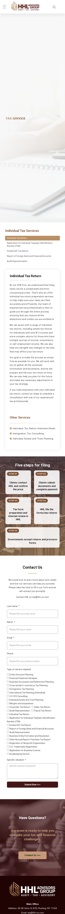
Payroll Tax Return (42, 710)
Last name (12, 606)
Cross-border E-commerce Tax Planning (29, 685)
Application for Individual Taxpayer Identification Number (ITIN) (30, 244)
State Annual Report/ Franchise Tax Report (30, 739)
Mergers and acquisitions (21, 703)
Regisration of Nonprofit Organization (27, 743)
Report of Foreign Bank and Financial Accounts (29, 256)
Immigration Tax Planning (22, 689)
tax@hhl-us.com (36, 912)
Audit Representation (17, 261)
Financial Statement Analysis (23, 678)
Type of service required (19, 669)
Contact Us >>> (32, 855)
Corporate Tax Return (20, 707)
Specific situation (16, 760)
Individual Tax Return (17, 238)
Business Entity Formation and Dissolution (29, 736)
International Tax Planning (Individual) (27, 692)
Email (10, 638)
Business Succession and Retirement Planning (32, 682)
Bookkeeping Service (19, 754)
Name (10, 622)
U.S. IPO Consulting (19, 696)
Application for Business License (25, 750)
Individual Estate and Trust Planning (26, 700)
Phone (10, 654)
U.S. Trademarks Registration (23, 747)
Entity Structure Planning (21, 674)
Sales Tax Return (42, 707)
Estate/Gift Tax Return (17, 251)
